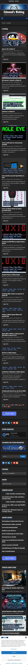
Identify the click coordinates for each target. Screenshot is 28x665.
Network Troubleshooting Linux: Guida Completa (12, 534)
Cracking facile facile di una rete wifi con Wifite (14, 391)
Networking (21, 606)
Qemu (4, 607)
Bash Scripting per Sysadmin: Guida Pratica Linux (13, 521)
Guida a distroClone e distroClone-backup (16, 494)
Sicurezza (15, 43)
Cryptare (16, 73)
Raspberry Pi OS (16, 42)
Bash (15, 580)
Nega (14, 656)
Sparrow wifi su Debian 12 (14, 39)
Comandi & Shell (13, 168)
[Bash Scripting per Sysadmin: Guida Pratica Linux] (14, 578)
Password (21, 170)
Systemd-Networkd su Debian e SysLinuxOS (11, 524)
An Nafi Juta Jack (5, 505)
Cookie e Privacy (14, 663)
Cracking (11, 40)
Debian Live (10, 170)
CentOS (18, 580)
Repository (19, 104)
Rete (10, 43)
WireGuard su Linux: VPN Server (9, 530)
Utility (11, 45)
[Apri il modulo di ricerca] (26, 18)
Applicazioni (6, 40)
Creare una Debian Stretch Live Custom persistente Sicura (14, 199)
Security (5, 584)
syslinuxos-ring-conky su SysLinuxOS (10, 545)
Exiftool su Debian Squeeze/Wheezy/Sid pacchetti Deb (12, 315)
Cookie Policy (8, 663)
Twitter (4, 139)
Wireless (15, 45)
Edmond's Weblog (14, 12)
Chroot (11, 201)
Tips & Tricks (6, 45)
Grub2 (20, 203)
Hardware (10, 42)
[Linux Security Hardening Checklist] (14, 623)
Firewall (19, 624)
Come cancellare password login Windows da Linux (14, 166)
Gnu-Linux (21, 40)
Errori (4, 104)
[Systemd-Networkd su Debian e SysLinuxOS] (14, 602)
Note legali (20, 663)
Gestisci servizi (14, 649)
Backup (11, 580)
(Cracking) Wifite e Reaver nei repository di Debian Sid (13, 294)
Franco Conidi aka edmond (8, 50)
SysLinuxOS (20, 43)
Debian (15, 40)
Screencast (8, 137)
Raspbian (12, 269)
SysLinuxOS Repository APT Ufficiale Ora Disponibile (13, 548)
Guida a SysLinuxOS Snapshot (8, 551)
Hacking (5, 42)
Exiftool (4, 310)
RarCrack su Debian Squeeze (9, 353)
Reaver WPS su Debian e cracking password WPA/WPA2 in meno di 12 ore (13, 334)
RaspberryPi (5, 43)
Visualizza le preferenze (14, 660)
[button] (26, 637)
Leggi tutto (6, 59)
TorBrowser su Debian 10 (14, 102)
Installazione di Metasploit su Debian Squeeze (13, 372)
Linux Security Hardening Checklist (10, 527)
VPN (17, 76)
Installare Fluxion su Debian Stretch (14, 265)
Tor (10, 76)
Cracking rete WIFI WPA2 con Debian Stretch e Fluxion (14, 232)
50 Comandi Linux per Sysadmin (9, 537)
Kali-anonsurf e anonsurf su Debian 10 (14, 70)
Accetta (14, 652)
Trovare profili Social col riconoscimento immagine (14, 133)
